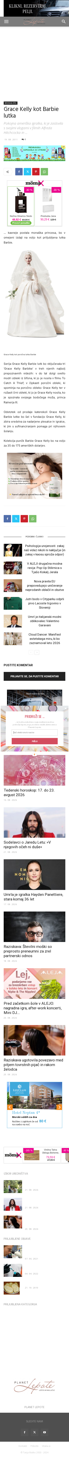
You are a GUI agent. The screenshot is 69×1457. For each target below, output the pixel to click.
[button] (34, 716)
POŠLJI (34, 740)
